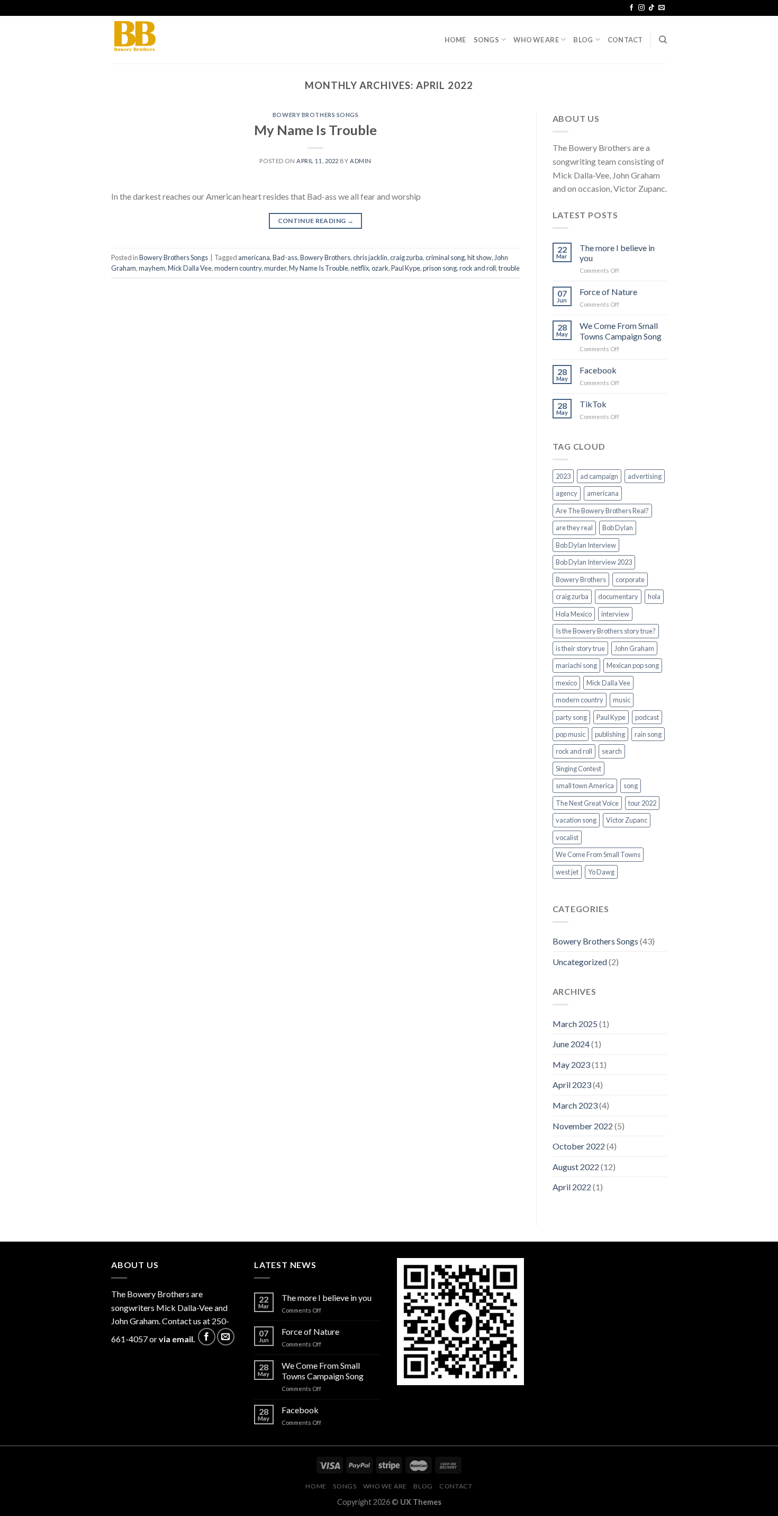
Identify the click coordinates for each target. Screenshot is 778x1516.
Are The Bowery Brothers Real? (602, 510)
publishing (610, 734)
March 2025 (575, 1024)
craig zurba (406, 257)
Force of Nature (608, 292)
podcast (647, 717)
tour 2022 (642, 803)
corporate (630, 579)
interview (615, 614)
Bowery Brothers (325, 257)
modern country (237, 268)
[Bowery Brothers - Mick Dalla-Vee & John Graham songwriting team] (164, 40)
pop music (570, 734)
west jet (567, 872)
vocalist (567, 837)
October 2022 (579, 1146)
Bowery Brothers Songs (316, 114)
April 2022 (572, 1187)
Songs (486, 39)
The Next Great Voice (587, 803)
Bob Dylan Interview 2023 (594, 562)
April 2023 (572, 1085)
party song (571, 717)
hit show (479, 257)
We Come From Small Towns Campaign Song (621, 330)
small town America (585, 785)
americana (254, 257)
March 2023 (575, 1105)
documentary (618, 596)
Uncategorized (580, 962)
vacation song (576, 820)
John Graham (634, 648)
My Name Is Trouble (315, 130)
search (612, 751)
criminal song (445, 257)
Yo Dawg (601, 872)
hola (654, 596)
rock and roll (477, 268)
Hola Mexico (574, 614)
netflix (360, 268)
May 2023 (571, 1064)
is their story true (580, 648)
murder (275, 268)
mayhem (152, 268)
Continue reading (316, 221)
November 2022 (583, 1126)
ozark (380, 268)
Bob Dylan (617, 527)
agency (566, 493)
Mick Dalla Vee (190, 268)
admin (361, 160)
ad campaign (599, 476)
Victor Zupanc (626, 820)
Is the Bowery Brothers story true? (606, 631)
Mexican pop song (633, 665)
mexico (566, 683)
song (630, 785)
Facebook (598, 370)
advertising (645, 476)
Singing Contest (578, 768)
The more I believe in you (617, 253)
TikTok (593, 404)
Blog (583, 39)
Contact (625, 39)
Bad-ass (285, 257)
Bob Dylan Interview (586, 545)
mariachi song (576, 665)
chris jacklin (370, 257)
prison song (440, 268)
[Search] (663, 40)
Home (455, 39)
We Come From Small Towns (598, 854)
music (621, 699)
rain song (648, 734)
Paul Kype (405, 268)
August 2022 (576, 1167)
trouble (509, 268)
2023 (563, 476)
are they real (574, 527)
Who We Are (536, 39)
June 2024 (571, 1044)
